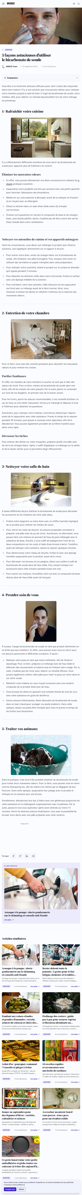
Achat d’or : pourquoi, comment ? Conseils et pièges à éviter (19, 1065)
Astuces (8, 50)
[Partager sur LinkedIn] (27, 856)
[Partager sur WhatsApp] (33, 856)
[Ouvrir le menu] (3, 3)
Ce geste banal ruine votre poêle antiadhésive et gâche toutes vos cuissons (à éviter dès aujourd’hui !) (20, 1164)
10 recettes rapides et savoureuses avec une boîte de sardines (54, 1067)
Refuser (21, 1189)
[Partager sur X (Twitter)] (20, 856)
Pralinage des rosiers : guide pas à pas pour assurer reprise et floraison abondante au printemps (59, 1021)
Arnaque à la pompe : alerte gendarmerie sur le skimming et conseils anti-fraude (18, 971)
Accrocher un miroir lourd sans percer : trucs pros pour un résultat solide (57, 1115)
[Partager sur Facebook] (13, 856)
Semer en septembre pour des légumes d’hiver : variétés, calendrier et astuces (18, 1115)
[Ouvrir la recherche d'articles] (78, 3)
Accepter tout (10, 1189)
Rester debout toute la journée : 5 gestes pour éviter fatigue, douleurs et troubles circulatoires (58, 973)
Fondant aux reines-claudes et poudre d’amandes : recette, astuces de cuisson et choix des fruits (19, 1021)
